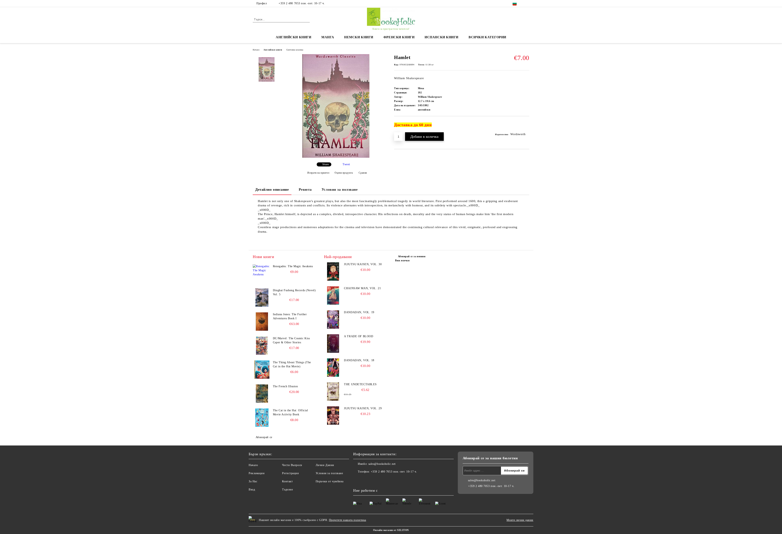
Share (325, 164)
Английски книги (273, 50)
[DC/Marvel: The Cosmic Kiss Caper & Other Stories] (262, 345)
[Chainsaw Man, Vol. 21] (333, 295)
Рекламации (257, 473)
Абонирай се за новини (411, 256)
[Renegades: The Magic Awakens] (262, 273)
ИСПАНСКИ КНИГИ (441, 37)
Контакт (287, 481)
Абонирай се (264, 437)
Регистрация (290, 473)
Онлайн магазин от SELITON (391, 530)
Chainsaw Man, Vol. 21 (362, 288)
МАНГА (327, 37)
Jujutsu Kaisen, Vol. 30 (363, 264)
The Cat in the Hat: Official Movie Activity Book (290, 412)
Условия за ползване (340, 189)
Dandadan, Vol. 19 (359, 312)
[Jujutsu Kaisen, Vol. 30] (333, 271)
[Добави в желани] (526, 126)
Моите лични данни (519, 520)
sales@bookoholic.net (382, 463)
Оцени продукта (344, 172)
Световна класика (294, 50)
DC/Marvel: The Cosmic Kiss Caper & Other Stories (291, 340)
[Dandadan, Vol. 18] (333, 367)
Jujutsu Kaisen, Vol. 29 (363, 408)
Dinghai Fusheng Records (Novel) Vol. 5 (294, 292)
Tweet (346, 164)
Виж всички (402, 260)
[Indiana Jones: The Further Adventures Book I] (262, 321)
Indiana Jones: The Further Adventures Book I (290, 316)
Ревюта (305, 189)
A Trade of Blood (358, 336)
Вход (252, 489)
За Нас (253, 481)
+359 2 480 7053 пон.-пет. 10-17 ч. (302, 3)
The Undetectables (360, 384)
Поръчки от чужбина (330, 481)
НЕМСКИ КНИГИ (358, 37)
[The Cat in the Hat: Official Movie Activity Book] (262, 417)
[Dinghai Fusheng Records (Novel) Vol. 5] (262, 297)
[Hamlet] (335, 156)
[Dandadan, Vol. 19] (333, 319)
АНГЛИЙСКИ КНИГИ (293, 37)
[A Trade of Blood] (333, 343)
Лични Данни (325, 465)
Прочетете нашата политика (347, 520)
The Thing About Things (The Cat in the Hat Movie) (292, 364)
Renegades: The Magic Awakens (293, 266)
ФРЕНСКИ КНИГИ (398, 37)
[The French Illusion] (262, 393)
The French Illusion (285, 386)
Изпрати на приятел (318, 172)
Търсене (287, 489)
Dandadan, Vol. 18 (359, 360)
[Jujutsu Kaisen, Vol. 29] (333, 415)
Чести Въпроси (292, 465)
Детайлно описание (272, 189)
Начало (256, 50)
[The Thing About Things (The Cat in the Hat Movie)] (262, 369)
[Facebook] (527, 3)
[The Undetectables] (333, 391)
